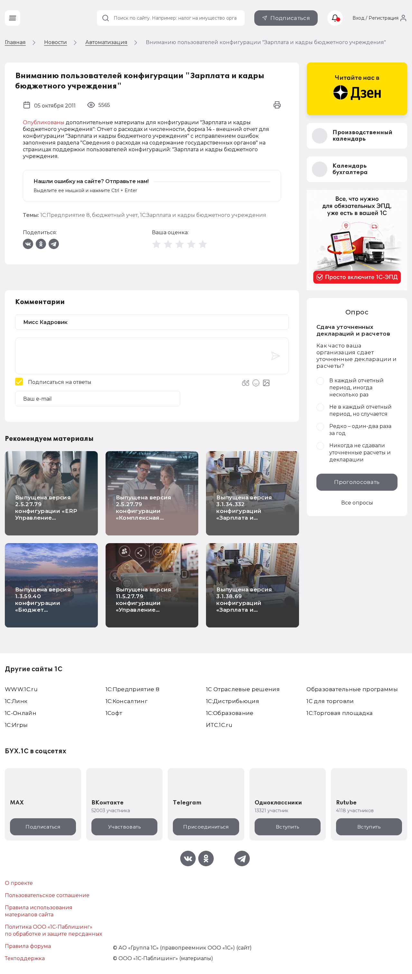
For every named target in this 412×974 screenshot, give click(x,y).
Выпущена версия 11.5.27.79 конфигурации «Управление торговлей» (144, 603)
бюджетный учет (115, 215)
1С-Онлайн (20, 713)
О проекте (19, 883)
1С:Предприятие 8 (65, 215)
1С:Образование (230, 713)
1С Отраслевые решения (243, 689)
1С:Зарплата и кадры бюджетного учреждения (203, 215)
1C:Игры (16, 725)
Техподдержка (25, 958)
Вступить (287, 827)
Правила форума (28, 946)
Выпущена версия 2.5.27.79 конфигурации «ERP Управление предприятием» (46, 511)
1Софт (114, 713)
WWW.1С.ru (21, 689)
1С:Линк (16, 701)
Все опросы (357, 503)
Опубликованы (43, 122)
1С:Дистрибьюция (232, 701)
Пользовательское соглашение (47, 895)
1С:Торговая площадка (339, 713)
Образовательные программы (352, 689)
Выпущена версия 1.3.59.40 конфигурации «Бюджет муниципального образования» (43, 606)
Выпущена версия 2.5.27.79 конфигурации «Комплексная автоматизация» (144, 511)
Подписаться (290, 18)
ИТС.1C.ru (219, 725)
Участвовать (124, 827)
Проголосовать (356, 482)
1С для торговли (330, 701)
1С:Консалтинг (126, 701)
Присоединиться (206, 827)
